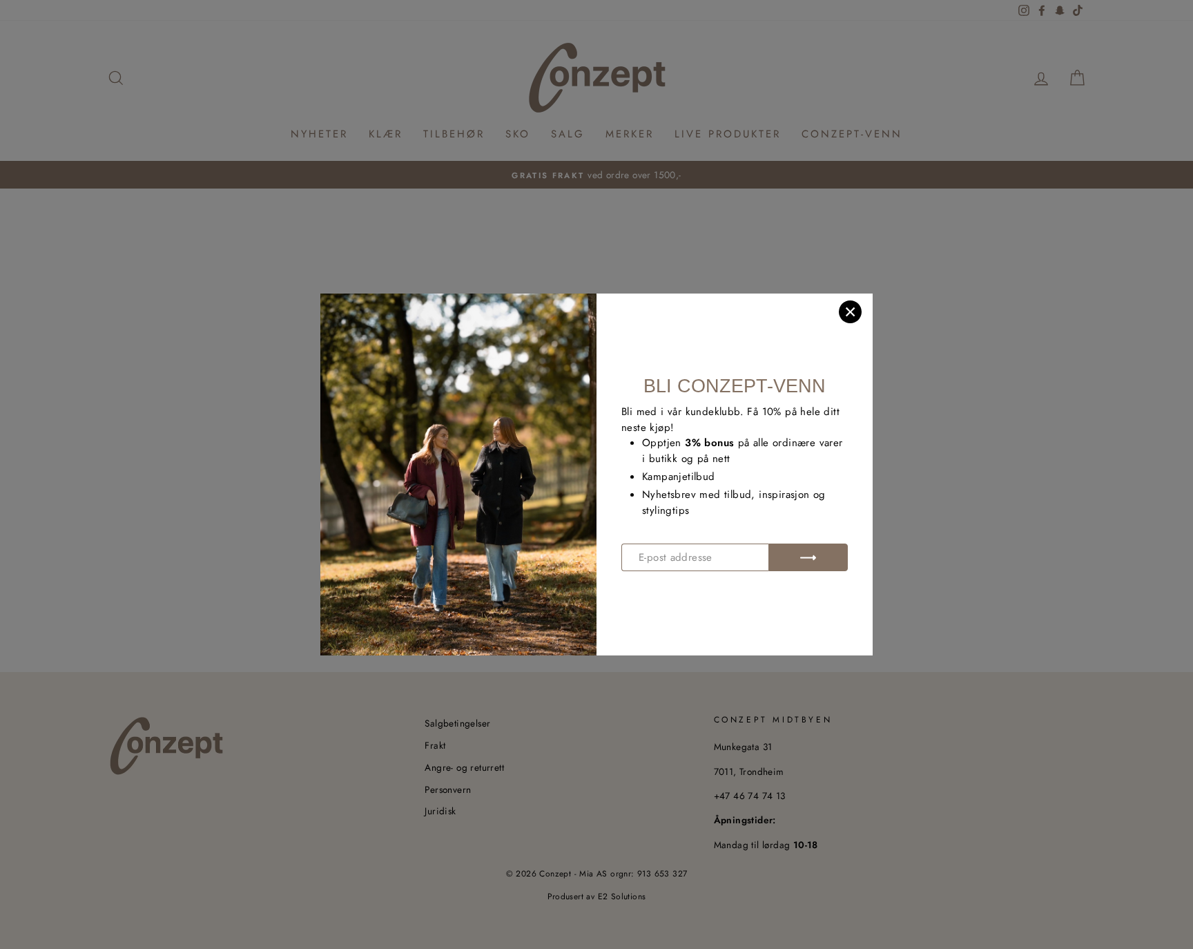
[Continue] (808, 557)
